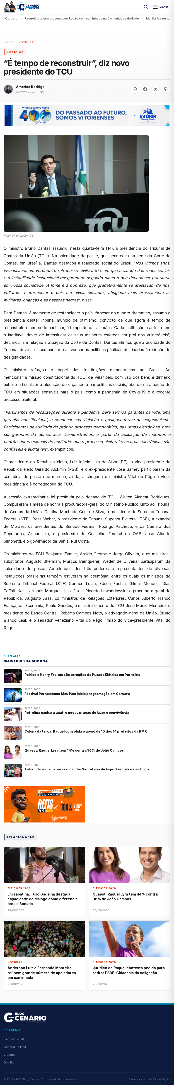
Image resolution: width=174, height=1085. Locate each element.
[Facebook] (145, 89)
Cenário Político (15, 1047)
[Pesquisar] (145, 6)
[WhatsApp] (134, 89)
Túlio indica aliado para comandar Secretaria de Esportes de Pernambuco (86, 769)
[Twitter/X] (155, 89)
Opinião (9, 1062)
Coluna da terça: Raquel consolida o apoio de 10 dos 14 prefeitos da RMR (85, 731)
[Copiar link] (166, 89)
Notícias (26, 42)
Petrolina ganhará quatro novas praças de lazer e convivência (76, 712)
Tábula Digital (161, 1079)
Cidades (9, 1054)
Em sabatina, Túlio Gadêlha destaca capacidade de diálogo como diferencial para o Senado (42, 899)
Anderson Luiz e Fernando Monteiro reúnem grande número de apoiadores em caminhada (41, 973)
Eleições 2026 (14, 1039)
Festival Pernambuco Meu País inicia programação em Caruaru (77, 694)
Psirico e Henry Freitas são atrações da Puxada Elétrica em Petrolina (82, 675)
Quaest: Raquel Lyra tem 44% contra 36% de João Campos (74, 750)
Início (9, 42)
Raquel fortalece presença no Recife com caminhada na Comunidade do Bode (65, 18)
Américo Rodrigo (30, 87)
